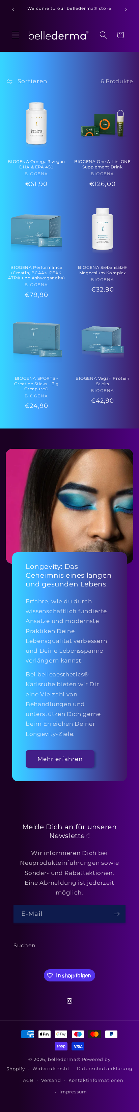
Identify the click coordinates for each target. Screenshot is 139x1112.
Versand (51, 1080)
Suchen (24, 945)
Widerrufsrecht (50, 1068)
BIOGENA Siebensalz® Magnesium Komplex (102, 270)
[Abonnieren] (117, 914)
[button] (15, 35)
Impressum (73, 1091)
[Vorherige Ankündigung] (13, 9)
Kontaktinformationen (95, 1080)
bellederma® (64, 1059)
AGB (28, 1080)
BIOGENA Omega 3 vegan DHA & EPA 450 (36, 164)
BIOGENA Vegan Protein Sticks (103, 381)
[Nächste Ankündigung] (125, 9)
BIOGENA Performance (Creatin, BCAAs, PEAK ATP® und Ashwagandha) (36, 272)
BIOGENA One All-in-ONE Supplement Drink (102, 164)
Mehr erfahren (60, 758)
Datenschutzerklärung (105, 1068)
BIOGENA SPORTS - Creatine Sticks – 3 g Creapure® (36, 383)
